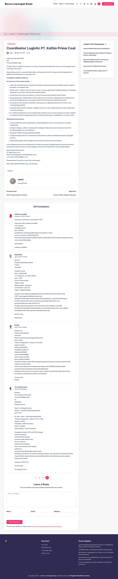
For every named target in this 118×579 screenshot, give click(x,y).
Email (33, 511)
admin (21, 179)
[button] (108, 4)
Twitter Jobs (45, 553)
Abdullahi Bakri (83, 550)
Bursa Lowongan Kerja (18, 3)
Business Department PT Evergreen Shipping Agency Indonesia (95, 61)
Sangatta (10, 170)
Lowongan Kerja (46, 550)
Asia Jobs (44, 545)
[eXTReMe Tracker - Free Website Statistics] (5, 541)
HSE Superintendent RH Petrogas (101, 550)
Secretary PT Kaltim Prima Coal (94, 66)
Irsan (80, 562)
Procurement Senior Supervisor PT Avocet (95, 72)
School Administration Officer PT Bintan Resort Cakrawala (97, 54)
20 (29, 53)
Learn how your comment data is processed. (47, 526)
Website (57, 511)
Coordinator (11, 44)
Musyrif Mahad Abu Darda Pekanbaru (96, 48)
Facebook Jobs (46, 547)
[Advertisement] (59, 20)
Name (9, 511)
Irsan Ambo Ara (84, 557)
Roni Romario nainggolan (87, 552)
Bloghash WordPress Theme (80, 576)
